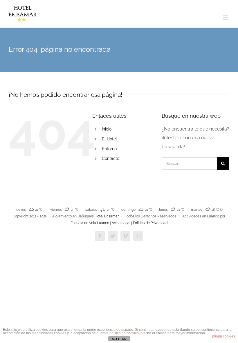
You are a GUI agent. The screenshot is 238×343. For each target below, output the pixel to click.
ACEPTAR (119, 339)
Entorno (109, 149)
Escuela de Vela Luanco (90, 223)
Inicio (106, 129)
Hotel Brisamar (107, 216)
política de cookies (124, 333)
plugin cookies (223, 336)
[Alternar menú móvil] (226, 18)
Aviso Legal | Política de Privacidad (139, 223)
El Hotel (109, 139)
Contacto (110, 158)
